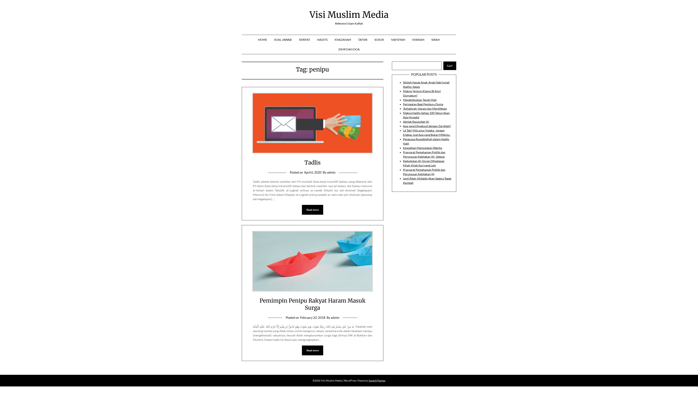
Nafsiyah (398, 39)
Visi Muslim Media (349, 14)
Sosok (379, 39)
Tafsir (362, 39)
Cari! (450, 65)
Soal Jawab (283, 39)
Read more (312, 209)
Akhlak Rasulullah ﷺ (416, 121)
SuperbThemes (377, 380)
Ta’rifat (304, 39)
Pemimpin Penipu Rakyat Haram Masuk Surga (313, 304)
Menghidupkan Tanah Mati (420, 100)
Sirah (435, 39)
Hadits (322, 39)
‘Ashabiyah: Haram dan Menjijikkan (425, 108)
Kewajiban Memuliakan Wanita (422, 148)
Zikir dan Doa (349, 49)
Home (262, 39)
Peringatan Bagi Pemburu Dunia (423, 104)
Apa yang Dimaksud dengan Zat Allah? (427, 126)
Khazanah (343, 39)
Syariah (418, 39)
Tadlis (312, 162)
